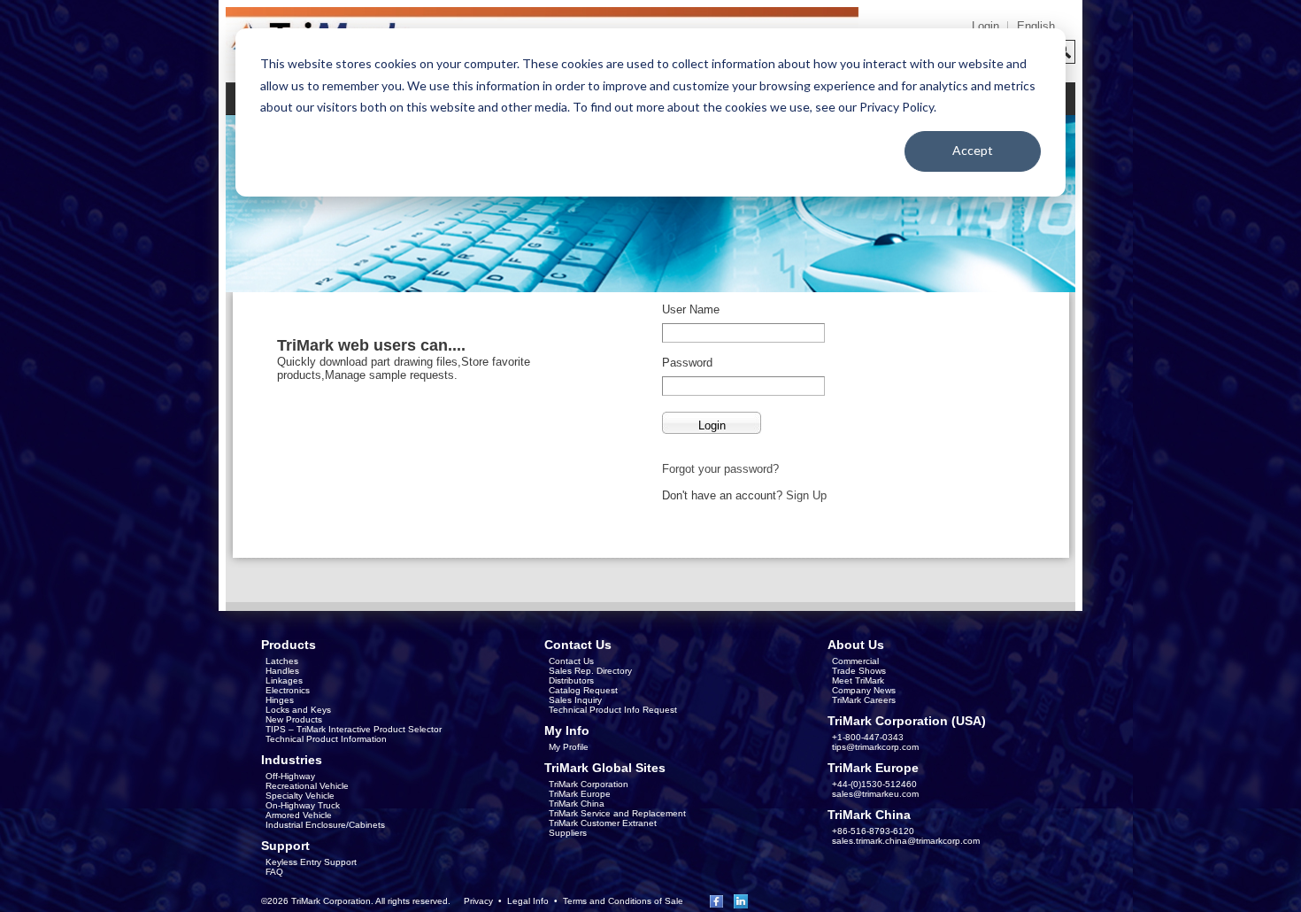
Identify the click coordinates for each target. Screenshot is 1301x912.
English (1036, 26)
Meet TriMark (858, 680)
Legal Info (528, 901)
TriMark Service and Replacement (617, 813)
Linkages (284, 680)
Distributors (571, 680)
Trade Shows (859, 671)
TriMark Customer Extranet (603, 823)
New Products (294, 719)
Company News (864, 690)
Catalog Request (583, 690)
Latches (282, 661)
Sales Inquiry (575, 700)
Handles (282, 671)
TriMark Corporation (588, 784)
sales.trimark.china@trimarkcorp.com (906, 841)
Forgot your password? (720, 468)
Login (985, 26)
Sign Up (806, 495)
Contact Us (571, 661)
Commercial (855, 661)
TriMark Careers (864, 700)
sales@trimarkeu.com (875, 794)
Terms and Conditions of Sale (623, 901)
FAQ (274, 872)
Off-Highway (290, 776)
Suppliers (568, 833)
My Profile (569, 747)
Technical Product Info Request (613, 710)
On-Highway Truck (303, 805)
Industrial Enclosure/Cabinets (325, 825)
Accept (972, 150)
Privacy (478, 901)
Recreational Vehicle (307, 786)
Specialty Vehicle (300, 795)
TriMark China (576, 803)
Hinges (280, 700)
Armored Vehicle (299, 815)
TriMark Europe (580, 794)
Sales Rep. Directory (590, 671)
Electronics (288, 690)
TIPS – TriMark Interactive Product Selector (354, 729)
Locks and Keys (298, 710)
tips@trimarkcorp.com (875, 747)
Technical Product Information (326, 739)
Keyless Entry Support (311, 862)
